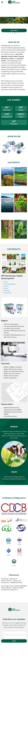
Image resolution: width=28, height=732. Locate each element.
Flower (6, 288)
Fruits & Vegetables (10, 284)
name (3, 633)
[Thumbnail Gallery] (8, 540)
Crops (5, 282)
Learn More (14, 30)
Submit (14, 641)
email (3, 637)
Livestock (6, 290)
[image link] (14, 147)
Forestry (6, 286)
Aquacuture (7, 293)
